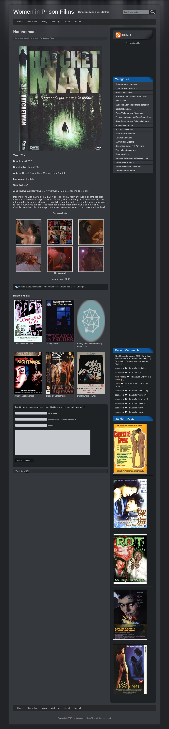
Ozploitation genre (124, 109)
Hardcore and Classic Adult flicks (131, 96)
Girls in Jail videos (124, 92)
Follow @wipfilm (133, 43)
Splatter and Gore (124, 138)
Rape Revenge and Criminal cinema (132, 121)
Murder (63, 287)
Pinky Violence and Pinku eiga (130, 113)
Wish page (56, 22)
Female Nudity (24, 287)
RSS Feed (126, 35)
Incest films (121, 101)
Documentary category (126, 84)
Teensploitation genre (126, 150)
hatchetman (37, 287)
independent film (51, 287)
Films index (32, 22)
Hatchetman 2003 (60, 279)
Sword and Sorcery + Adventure (131, 146)
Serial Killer (72, 287)
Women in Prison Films (43, 11)
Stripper (81, 287)
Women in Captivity (125, 162)
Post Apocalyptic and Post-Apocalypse (134, 117)
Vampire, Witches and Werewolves (132, 158)
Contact (77, 22)
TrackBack (22, 471)
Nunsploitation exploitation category (132, 105)
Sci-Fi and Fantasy (124, 125)
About (67, 22)
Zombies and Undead (125, 171)
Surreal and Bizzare (125, 142)
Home (20, 22)
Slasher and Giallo (47, 38)
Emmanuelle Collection (126, 88)
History (44, 22)
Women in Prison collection (128, 166)
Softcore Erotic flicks (125, 134)
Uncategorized (122, 154)
